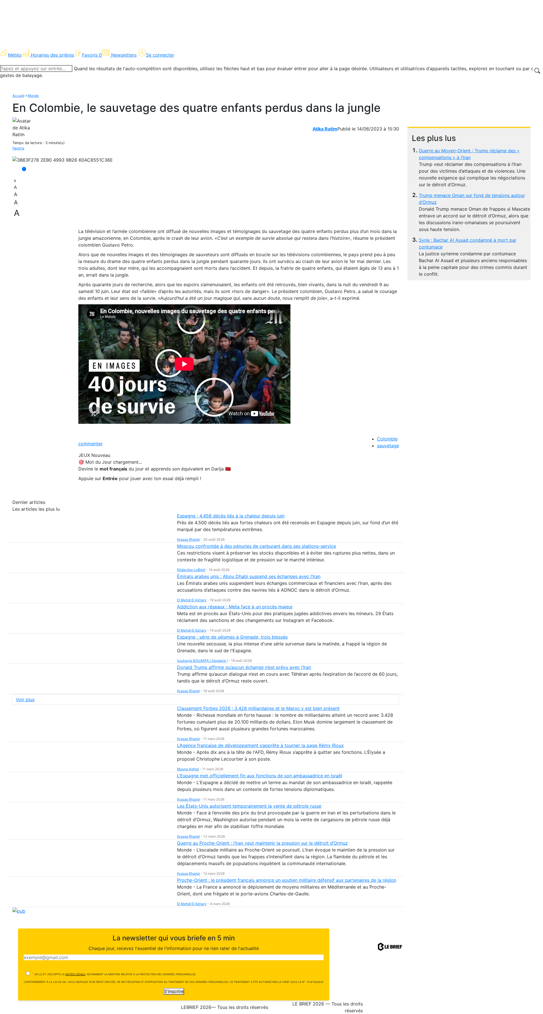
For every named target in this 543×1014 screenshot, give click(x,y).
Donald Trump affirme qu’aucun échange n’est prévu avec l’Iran (244, 667)
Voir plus (25, 699)
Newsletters (124, 55)
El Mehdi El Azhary (191, 600)
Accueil (18, 95)
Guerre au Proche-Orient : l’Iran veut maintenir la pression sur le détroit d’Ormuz (262, 843)
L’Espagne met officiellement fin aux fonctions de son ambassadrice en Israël (259, 775)
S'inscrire (174, 991)
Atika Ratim (325, 129)
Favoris (92, 55)
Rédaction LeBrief (191, 570)
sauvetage (388, 445)
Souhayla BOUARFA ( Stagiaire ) (202, 660)
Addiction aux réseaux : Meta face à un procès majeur (235, 606)
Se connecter (160, 55)
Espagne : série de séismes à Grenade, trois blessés (232, 637)
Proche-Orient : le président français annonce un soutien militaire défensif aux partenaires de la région (286, 880)
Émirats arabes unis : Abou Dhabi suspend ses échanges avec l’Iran (248, 576)
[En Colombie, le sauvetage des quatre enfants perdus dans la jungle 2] (62, 160)
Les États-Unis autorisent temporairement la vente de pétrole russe (249, 806)
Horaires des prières (52, 55)
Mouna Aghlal (188, 769)
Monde (33, 95)
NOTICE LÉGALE (75, 974)
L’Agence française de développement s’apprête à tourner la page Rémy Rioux (260, 745)
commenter (90, 443)
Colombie (387, 439)
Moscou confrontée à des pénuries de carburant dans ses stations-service (256, 546)
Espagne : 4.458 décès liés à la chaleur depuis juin (231, 516)
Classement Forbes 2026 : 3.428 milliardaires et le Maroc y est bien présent (258, 708)
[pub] (18, 910)
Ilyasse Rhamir (188, 539)
